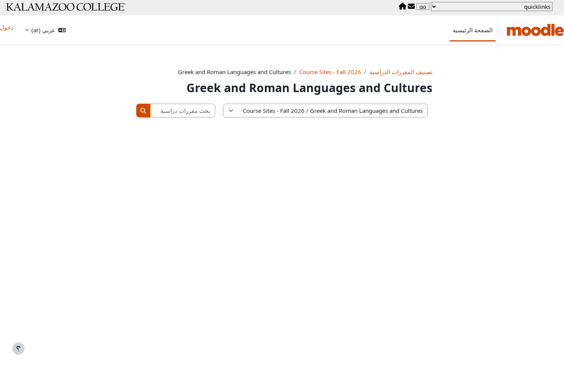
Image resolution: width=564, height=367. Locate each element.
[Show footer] (18, 348)
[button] (45, 30)
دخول (6, 27)
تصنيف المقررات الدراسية (400, 72)
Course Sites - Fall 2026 (330, 72)
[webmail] (411, 6)
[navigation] (491, 6)
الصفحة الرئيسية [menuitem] (473, 30)
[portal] (402, 6)
